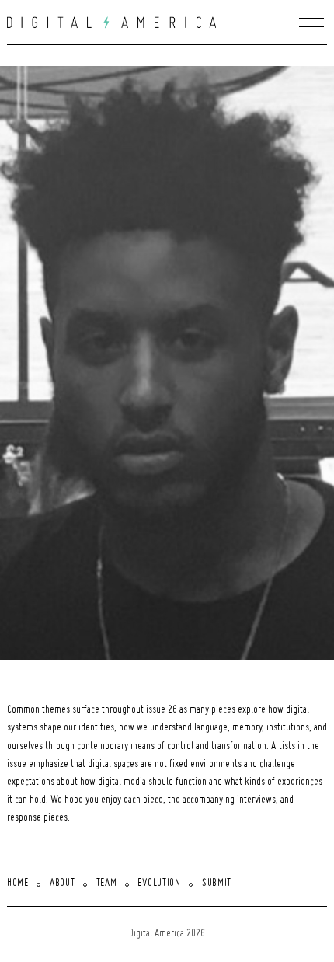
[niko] (170, 363)
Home (18, 883)
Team (106, 883)
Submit (216, 883)
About (62, 883)
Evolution (158, 883)
